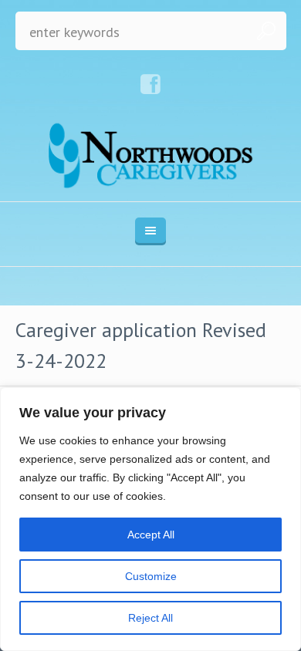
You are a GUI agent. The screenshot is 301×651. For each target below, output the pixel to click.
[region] (150, 519)
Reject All (150, 618)
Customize (151, 576)
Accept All (150, 534)
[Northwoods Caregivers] (150, 155)
